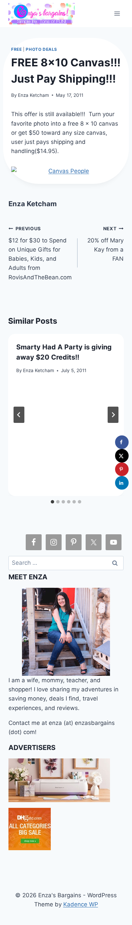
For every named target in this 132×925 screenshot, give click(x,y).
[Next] (113, 415)
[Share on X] (122, 455)
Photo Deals (41, 49)
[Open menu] (117, 13)
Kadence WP (80, 904)
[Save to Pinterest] (122, 469)
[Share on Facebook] (122, 442)
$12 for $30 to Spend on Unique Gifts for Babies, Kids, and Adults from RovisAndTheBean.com (40, 253)
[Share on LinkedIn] (122, 483)
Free (16, 49)
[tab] (52, 501)
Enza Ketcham (33, 95)
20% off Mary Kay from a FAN (105, 244)
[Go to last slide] (19, 415)
